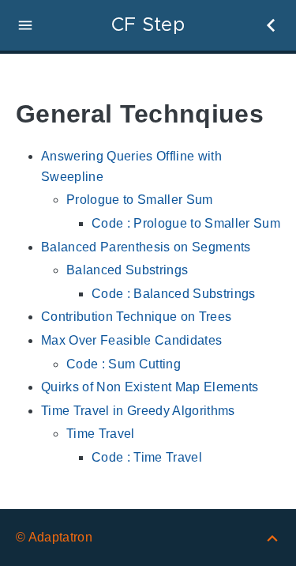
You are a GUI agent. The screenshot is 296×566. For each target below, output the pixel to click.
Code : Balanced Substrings (174, 293)
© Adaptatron (54, 537)
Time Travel (100, 433)
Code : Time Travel (147, 457)
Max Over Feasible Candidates (131, 340)
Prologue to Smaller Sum (139, 199)
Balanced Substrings (127, 270)
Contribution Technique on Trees (136, 316)
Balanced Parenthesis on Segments (146, 247)
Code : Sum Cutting (123, 364)
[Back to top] (272, 537)
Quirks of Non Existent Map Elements (150, 387)
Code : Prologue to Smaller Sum (186, 223)
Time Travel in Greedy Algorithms (138, 410)
